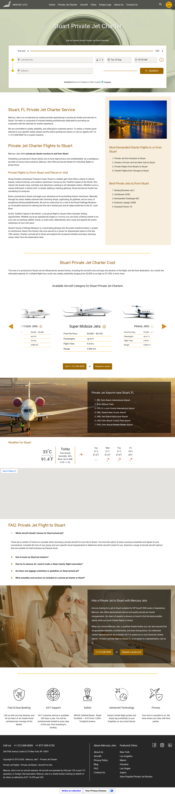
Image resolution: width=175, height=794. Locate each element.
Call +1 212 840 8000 (74, 366)
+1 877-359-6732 (45, 745)
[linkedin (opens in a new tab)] (170, 745)
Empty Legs (105, 4)
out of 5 (82, 82)
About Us (118, 4)
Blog (96, 764)
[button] (87, 533)
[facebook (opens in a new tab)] (154, 745)
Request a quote (102, 366)
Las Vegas (125, 768)
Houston (124, 764)
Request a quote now (131, 652)
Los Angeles (126, 756)
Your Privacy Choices (95, 790)
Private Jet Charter (67, 4)
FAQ (96, 768)
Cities (93, 4)
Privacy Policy (101, 760)
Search (153, 70)
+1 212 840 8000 (103, 652)
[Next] (157, 327)
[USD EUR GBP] (158, 51)
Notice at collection (71, 790)
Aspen (123, 772)
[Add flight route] (161, 60)
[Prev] (18, 327)
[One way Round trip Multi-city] (21, 51)
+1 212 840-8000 (23, 745)
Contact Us (132, 4)
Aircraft (84, 4)
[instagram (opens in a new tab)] (162, 745)
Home (52, 4)
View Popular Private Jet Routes (136, 776)
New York (125, 752)
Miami (123, 760)
